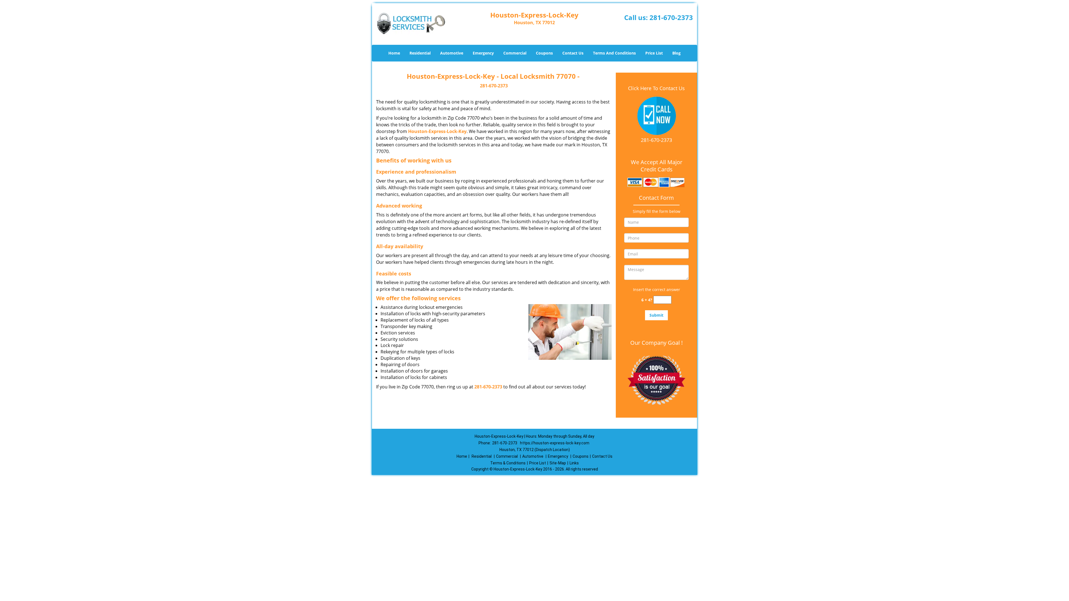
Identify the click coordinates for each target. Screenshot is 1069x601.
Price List (654, 53)
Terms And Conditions (614, 53)
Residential (420, 53)
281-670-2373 (671, 17)
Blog (676, 53)
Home (394, 53)
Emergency (483, 53)
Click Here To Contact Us (656, 88)
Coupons (544, 53)
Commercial (514, 53)
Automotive (451, 53)
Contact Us (572, 53)
